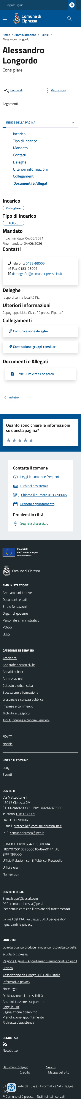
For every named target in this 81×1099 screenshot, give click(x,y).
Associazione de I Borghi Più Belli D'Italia (31, 974)
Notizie (8, 743)
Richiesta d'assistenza (18, 1022)
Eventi (7, 774)
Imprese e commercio (18, 706)
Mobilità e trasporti (16, 713)
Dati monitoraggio (15, 1067)
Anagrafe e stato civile (19, 664)
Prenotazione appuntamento (23, 1017)
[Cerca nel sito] (68, 18)
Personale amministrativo (21, 620)
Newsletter (11, 1050)
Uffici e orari (11, 867)
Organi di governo (15, 613)
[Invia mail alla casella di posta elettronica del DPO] (26, 898)
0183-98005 (35, 263)
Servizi (51, 1067)
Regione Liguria (14, 5)
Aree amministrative (17, 592)
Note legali (10, 988)
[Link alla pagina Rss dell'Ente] (5, 1044)
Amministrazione (25, 34)
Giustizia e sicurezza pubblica (23, 699)
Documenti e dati (15, 599)
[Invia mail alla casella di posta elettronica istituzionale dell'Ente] (38, 825)
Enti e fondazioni (15, 606)
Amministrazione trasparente (23, 1001)
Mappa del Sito (58, 1072)
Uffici (6, 634)
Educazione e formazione (20, 692)
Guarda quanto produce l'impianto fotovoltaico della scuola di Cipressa (39, 951)
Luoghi (7, 767)
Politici (45, 34)
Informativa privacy (16, 981)
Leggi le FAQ (12, 1006)
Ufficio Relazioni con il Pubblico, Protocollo (32, 860)
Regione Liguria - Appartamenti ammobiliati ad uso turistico (40, 964)
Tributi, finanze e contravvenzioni (26, 720)
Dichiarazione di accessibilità (23, 995)
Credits (25, 1072)
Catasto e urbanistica (18, 685)
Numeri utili (11, 874)
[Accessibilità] (11, 1087)
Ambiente (10, 657)
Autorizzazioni (12, 678)
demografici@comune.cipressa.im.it (37, 273)
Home (6, 34)
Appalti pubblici (13, 671)
